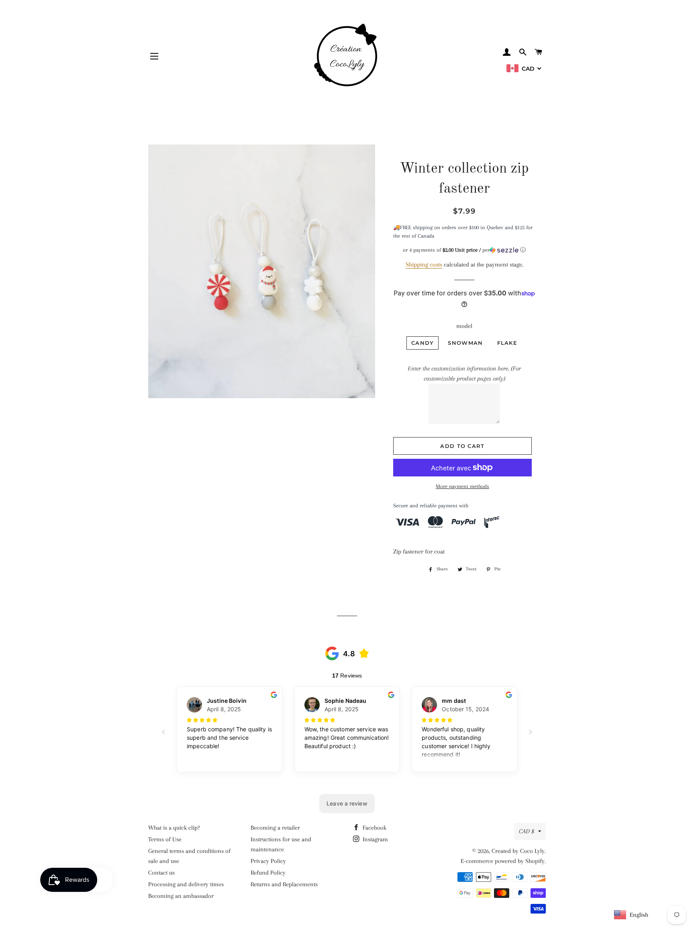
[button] (464, 250)
